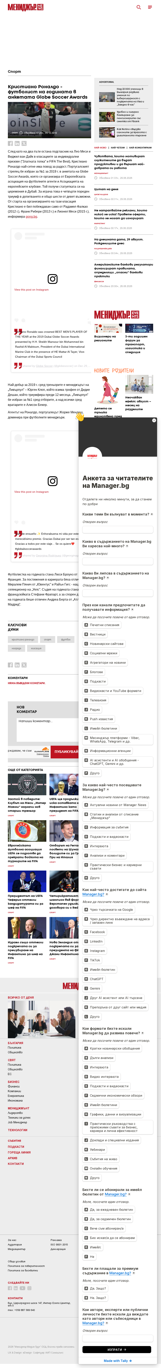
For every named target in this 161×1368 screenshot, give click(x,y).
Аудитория (15, 1244)
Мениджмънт (18, 1108)
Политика (14, 1047)
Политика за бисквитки (23, 1270)
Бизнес (13, 1081)
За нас (12, 1240)
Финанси (14, 1086)
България (15, 1043)
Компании (14, 1091)
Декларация (58, 1249)
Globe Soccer (44, 365)
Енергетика (16, 1095)
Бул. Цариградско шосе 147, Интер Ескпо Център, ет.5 (39, 1304)
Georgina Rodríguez (48, 555)
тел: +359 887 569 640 (21, 1310)
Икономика (15, 1100)
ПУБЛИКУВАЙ (66, 752)
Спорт (14, 71)
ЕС (10, 1074)
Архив (12, 1158)
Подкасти (16, 1146)
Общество (15, 1052)
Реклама (56, 1240)
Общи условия (16, 1261)
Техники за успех (19, 1117)
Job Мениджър (17, 1122)
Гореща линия (19, 1152)
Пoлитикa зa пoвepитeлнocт (26, 1266)
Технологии (17, 1130)
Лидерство (15, 1113)
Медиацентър (17, 1249)
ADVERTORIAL (106, 82)
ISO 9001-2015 (59, 1244)
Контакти (16, 1163)
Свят (12, 1060)
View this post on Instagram (31, 289)
